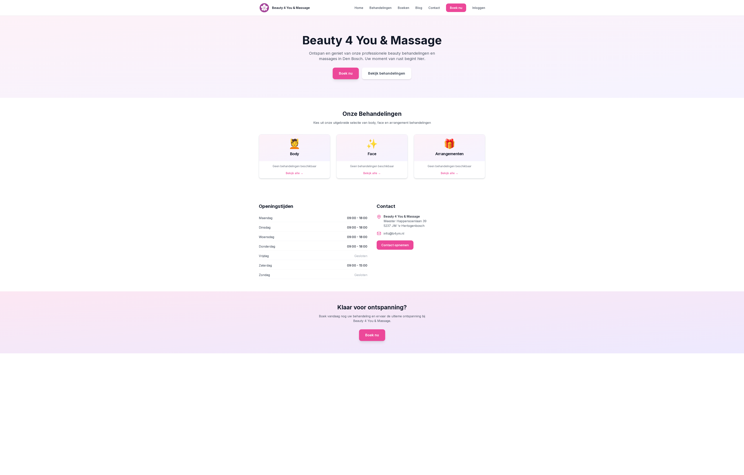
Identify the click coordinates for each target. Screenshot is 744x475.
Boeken (403, 8)
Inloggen (478, 8)
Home (359, 8)
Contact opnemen (395, 245)
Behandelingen (380, 8)
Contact (434, 8)
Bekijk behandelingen (386, 73)
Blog (418, 8)
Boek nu (456, 8)
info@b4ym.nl (394, 233)
